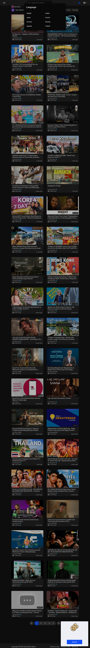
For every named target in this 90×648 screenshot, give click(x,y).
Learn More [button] (79, 637)
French (47, 17)
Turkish (47, 26)
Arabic (47, 13)
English (29, 13)
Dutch (29, 17)
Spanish (29, 26)
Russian (47, 22)
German (29, 22)
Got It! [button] (74, 642)
